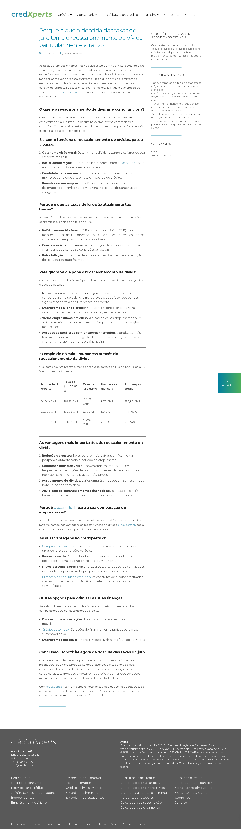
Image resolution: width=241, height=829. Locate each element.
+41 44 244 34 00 (22, 761)
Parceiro (149, 14)
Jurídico (181, 802)
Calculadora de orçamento (140, 807)
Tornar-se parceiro (188, 778)
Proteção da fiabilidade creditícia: (66, 577)
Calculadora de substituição (141, 802)
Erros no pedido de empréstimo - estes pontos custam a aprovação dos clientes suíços (176, 124)
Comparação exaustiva (59, 546)
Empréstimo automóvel (83, 778)
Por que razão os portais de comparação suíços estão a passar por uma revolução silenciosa (176, 86)
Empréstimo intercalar (83, 792)
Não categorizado (162, 155)
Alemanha (129, 824)
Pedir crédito (20, 778)
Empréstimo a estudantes (85, 797)
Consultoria (86, 14)
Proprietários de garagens (194, 783)
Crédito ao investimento (84, 787)
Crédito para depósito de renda (143, 792)
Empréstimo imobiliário (29, 802)
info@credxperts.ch (24, 765)
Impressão (18, 824)
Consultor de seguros (191, 792)
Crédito (63, 14)
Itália (153, 824)
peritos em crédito (72, 53)
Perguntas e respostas (137, 797)
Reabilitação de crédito (120, 14)
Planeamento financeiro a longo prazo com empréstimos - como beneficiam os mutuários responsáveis (175, 107)
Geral (154, 151)
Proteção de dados (40, 824)
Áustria (115, 824)
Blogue (190, 14)
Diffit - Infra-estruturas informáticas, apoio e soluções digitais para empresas (176, 115)
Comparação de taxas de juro (142, 783)
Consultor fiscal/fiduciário (194, 787)
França (142, 824)
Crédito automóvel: (56, 629)
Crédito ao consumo (26, 783)
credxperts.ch (70, 92)
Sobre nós (171, 14)
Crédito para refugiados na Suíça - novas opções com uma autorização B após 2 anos (175, 97)
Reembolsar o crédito (27, 787)
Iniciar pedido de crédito (229, 383)
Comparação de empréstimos (142, 787)
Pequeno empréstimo (82, 783)
